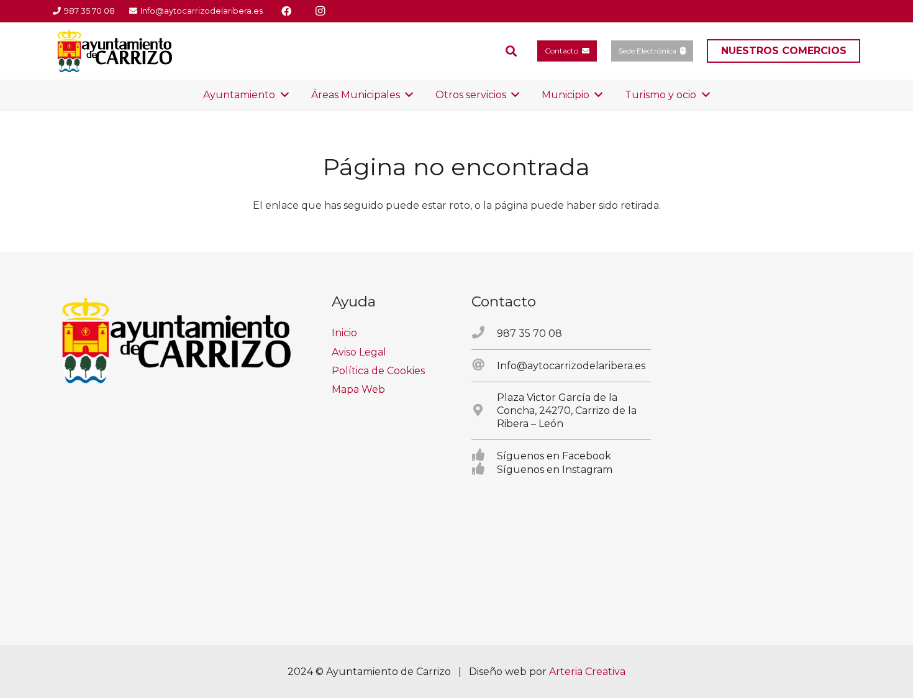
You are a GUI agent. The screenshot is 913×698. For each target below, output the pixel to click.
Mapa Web (358, 389)
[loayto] (115, 51)
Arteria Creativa (587, 671)
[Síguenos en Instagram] (484, 469)
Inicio (344, 333)
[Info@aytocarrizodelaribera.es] (484, 365)
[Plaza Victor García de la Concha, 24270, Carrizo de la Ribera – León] (484, 411)
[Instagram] (320, 11)
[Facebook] (286, 11)
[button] (511, 51)
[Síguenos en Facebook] (484, 455)
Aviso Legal (359, 352)
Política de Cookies (378, 371)
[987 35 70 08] (484, 333)
